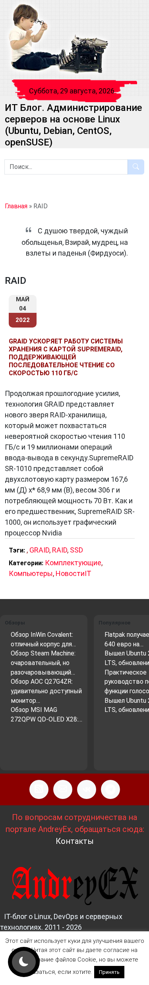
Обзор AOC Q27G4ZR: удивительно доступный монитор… (46, 691)
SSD (76, 550)
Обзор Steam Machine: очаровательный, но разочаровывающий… (43, 663)
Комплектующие (73, 562)
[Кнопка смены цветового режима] (24, 962)
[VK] (86, 789)
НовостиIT (73, 573)
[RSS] (38, 789)
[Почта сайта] (62, 789)
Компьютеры (31, 573)
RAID (59, 550)
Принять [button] (109, 972)
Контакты (75, 841)
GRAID (39, 550)
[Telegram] (110, 789)
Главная (16, 206)
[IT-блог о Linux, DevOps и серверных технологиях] (58, 39)
